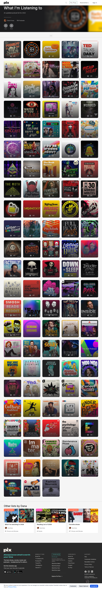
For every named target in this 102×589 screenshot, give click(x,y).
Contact (70, 565)
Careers (70, 561)
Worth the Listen (56, 570)
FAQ (86, 556)
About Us (70, 556)
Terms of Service (89, 567)
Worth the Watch (56, 563)
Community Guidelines (90, 559)
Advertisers (71, 558)
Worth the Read (56, 565)
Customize (73, 586)
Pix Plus (70, 567)
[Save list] (6, 26)
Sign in (95, 3)
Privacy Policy (88, 564)
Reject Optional (83, 586)
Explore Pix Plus (56, 576)
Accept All (94, 586)
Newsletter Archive (90, 561)
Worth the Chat (56, 568)
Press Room (71, 563)
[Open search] (66, 2)
